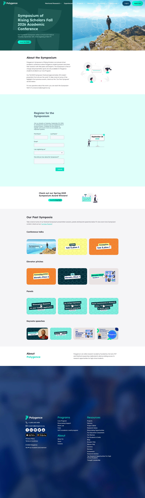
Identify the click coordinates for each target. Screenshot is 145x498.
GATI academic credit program (68, 430)
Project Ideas (91, 425)
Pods (59, 428)
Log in (127, 3)
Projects (89, 421)
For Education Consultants (95, 432)
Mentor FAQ (91, 444)
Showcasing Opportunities (95, 430)
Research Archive (92, 454)
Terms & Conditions (32, 441)
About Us (60, 439)
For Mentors (91, 435)
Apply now (137, 3)
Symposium (90, 451)
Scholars (90, 447)
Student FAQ (91, 442)
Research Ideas (92, 428)
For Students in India (94, 437)
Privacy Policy (30, 439)
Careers (60, 444)
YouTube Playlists (46, 224)
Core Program (62, 421)
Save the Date (24, 42)
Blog (88, 440)
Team (59, 441)
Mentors (89, 423)
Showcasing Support (64, 423)
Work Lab (61, 425)
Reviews (89, 449)
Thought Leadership (93, 460)
